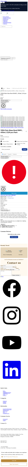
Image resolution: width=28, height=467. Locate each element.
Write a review (14, 237)
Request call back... (16, 275)
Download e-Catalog (6, 413)
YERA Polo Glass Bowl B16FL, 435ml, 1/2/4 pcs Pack (12, 127)
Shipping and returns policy (7, 409)
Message (14, 267)
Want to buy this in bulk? (8, 195)
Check (24, 149)
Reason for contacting (5, 269)
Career (4, 394)
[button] (14, 40)
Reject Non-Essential (14, 464)
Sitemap (4, 420)
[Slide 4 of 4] (12, 126)
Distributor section (6, 410)
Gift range (4, 403)
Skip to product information (6, 108)
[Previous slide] (1, 2)
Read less (3, 224)
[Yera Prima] (10, 14)
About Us (4, 391)
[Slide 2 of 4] (12, 123)
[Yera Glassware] (4, 14)
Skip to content (4, 1)
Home (4, 88)
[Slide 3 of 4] (12, 124)
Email (2, 268)
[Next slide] (4, 2)
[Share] (26, 131)
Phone (17, 268)
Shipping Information (8, 225)
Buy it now (14, 193)
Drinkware (4, 401)
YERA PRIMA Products (6, 393)
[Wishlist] (1, 55)
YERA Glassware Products (7, 392)
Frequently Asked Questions (7, 408)
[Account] (11, 58)
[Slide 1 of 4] (12, 122)
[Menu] (14, 11)
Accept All (14, 460)
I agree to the (10, 456)
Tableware (8, 88)
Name (2, 265)
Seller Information (7, 227)
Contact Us (4, 395)
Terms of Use (5, 412)
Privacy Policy (5, 411)
